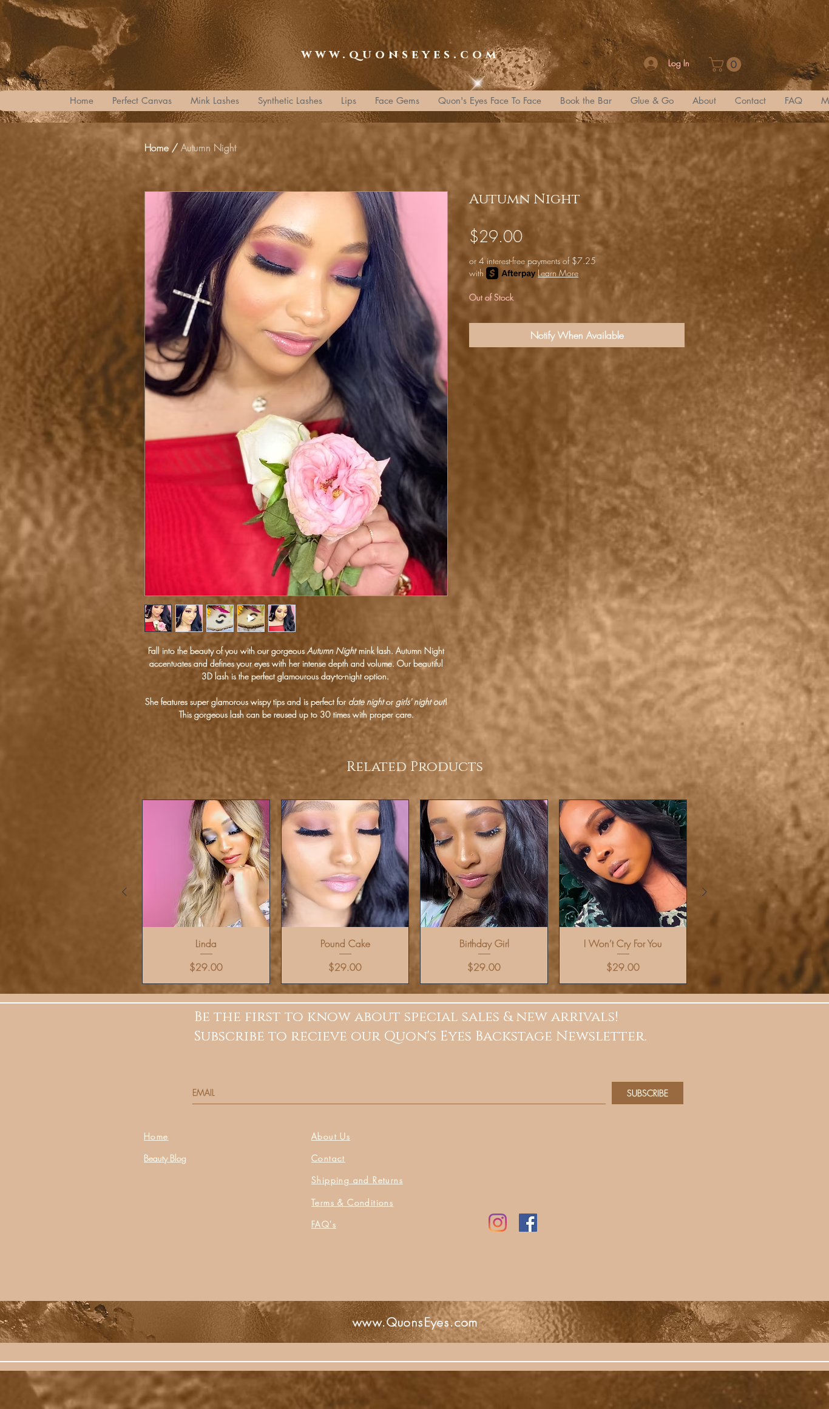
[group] (414, 892)
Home (156, 147)
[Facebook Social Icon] (528, 1223)
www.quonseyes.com (400, 55)
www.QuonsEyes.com (416, 1322)
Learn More (558, 273)
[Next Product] (704, 891)
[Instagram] (498, 1223)
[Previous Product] (124, 891)
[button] (727, 64)
